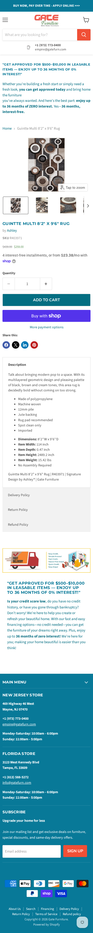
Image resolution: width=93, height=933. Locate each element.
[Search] (84, 34)
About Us (15, 909)
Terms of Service (46, 914)
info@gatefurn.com (16, 782)
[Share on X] (15, 345)
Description (17, 364)
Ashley (12, 230)
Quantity (8, 273)
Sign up (75, 851)
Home (7, 128)
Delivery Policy (19, 495)
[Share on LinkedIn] (25, 345)
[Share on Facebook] (6, 345)
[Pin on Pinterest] (34, 345)
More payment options (46, 327)
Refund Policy (18, 524)
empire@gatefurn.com (19, 724)
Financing (47, 909)
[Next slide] (88, 205)
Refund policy (72, 914)
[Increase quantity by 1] (46, 284)
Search (30, 909)
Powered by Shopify (46, 924)
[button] (15, 205)
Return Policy (18, 509)
